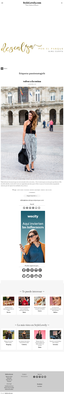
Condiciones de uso (9, 386)
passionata (32, 189)
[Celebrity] (24, 338)
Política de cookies (9, 389)
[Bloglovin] (33, 208)
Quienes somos (9, 376)
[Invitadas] (55, 338)
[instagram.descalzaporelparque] (36, 271)
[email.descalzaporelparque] (32, 277)
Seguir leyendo (31, 195)
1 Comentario (32, 192)
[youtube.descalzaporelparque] (36, 277)
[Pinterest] (30, 208)
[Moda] (24, 305)
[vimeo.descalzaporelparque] (24, 277)
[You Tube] (39, 208)
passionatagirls (37, 189)
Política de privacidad (9, 387)
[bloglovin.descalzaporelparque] (28, 271)
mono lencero (26, 189)
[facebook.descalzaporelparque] (24, 271)
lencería (21, 189)
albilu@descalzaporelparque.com (32, 200)
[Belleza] (55, 305)
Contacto (9, 381)
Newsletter (39, 384)
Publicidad (9, 378)
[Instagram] (36, 208)
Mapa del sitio (9, 379)
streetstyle (43, 189)
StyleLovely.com (32, 3)
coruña (18, 189)
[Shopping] (8, 338)
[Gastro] (40, 305)
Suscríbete (39, 386)
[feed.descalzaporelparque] (40, 277)
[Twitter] (24, 208)
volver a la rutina (32, 81)
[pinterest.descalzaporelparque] (32, 271)
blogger (15, 189)
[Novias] (8, 305)
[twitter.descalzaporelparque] (28, 277)
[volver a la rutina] (32, 133)
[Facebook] (27, 208)
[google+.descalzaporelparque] (40, 271)
